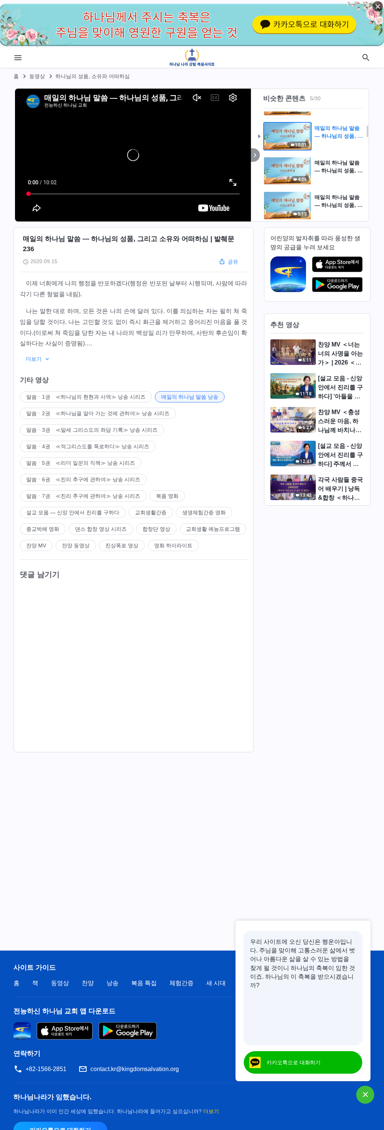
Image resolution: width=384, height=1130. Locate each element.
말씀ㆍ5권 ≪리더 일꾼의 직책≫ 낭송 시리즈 (80, 463)
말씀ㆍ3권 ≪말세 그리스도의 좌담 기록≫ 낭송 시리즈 (92, 430)
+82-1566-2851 (46, 1069)
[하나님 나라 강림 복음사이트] (192, 57)
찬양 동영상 (76, 545)
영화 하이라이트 (173, 545)
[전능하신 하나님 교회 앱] (288, 274)
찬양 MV (36, 545)
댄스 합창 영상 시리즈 (101, 529)
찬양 (88, 983)
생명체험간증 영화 (204, 512)
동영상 (37, 76)
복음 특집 (144, 983)
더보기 (211, 1111)
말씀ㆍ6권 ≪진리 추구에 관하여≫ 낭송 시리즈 (83, 479)
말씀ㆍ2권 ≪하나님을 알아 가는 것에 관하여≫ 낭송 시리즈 (98, 413)
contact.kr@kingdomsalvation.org (134, 1069)
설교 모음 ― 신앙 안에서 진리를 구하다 (72, 512)
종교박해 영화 (42, 529)
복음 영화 (167, 496)
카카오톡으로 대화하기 (294, 1062)
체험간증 (182, 983)
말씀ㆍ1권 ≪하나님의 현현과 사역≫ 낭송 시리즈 (86, 397)
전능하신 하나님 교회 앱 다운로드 (65, 1011)
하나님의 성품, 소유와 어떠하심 (93, 76)
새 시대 (216, 983)
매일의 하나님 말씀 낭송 (189, 397)
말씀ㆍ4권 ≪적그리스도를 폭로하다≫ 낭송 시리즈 (87, 446)
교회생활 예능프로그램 (213, 529)
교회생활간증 (150, 512)
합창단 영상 (156, 529)
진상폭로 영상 (121, 545)
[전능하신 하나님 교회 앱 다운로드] (22, 1031)
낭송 (112, 983)
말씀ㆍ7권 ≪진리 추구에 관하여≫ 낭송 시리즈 (83, 496)
